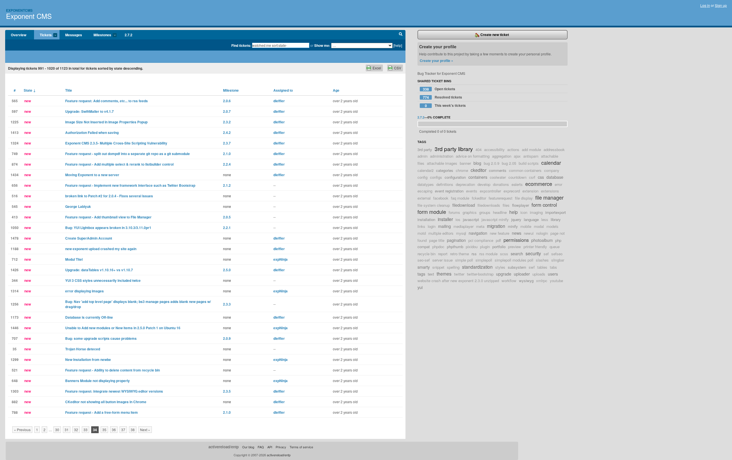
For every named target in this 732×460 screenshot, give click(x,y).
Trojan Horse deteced (82, 348)
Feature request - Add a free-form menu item (101, 412)
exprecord (512, 191)
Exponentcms (19, 10)
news (516, 233)
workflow (509, 280)
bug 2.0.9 (491, 163)
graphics (470, 212)
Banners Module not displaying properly (97, 380)
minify (513, 226)
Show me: (322, 45)
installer (445, 219)
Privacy (281, 447)
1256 (15, 304)
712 (15, 259)
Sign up (721, 5)
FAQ (261, 447)
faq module (460, 198)
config (422, 177)
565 (15, 100)
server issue (442, 260)
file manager (549, 197)
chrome (462, 170)
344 (15, 280)
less (544, 219)
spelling (453, 267)
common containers (525, 170)
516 (15, 195)
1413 (15, 132)
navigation (478, 233)
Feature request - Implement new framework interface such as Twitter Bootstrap (130, 185)
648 (15, 380)
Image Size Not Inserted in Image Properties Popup (106, 121)
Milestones (99, 35)
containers (477, 177)
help (513, 212)
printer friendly (535, 246)
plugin (485, 246)
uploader (522, 274)
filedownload (463, 205)
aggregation (501, 156)
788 (15, 412)
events (471, 191)
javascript (471, 219)
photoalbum (542, 240)
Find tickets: (241, 45)
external (424, 198)
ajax (517, 156)
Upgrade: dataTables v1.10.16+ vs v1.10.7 (99, 269)
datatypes (425, 184)
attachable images (442, 163)
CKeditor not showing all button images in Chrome (105, 401)
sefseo (556, 253)
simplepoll (484, 260)
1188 (15, 248)
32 (76, 429)
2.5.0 (227, 269)
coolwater (498, 177)
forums (454, 212)
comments (497, 170)
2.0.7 (227, 111)
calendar (551, 162)
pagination (456, 240)
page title (436, 240)
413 (15, 217)
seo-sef (423, 260)
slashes (542, 260)
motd (421, 233)
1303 (15, 391)
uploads (538, 274)
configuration (455, 177)
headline (500, 212)
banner (465, 163)
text (431, 274)
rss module (488, 253)
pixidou (472, 246)
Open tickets (439, 89)
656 (15, 185)
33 (85, 429)
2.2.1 (227, 227)
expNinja (280, 259)
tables (542, 267)
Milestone (231, 90)
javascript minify (495, 219)
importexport (555, 212)
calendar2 (425, 170)
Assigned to (283, 90)
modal (539, 226)
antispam (530, 156)
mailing (444, 226)
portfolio (499, 246)
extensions (550, 191)
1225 (15, 121)
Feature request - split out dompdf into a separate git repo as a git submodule (127, 153)
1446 (15, 327)
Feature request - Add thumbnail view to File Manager (108, 217)
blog (477, 163)
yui (420, 287)
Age (336, 90)
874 (15, 164)
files (506, 205)
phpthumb (455, 246)
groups (484, 212)
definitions (444, 184)
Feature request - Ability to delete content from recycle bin (112, 370)
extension (530, 191)
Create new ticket (494, 34)
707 (15, 338)
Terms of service (301, 447)
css (541, 177)
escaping (424, 191)
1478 (15, 238)
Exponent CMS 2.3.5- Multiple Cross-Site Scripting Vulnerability (116, 143)
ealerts (517, 184)
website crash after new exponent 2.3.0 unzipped (458, 280)
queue (555, 246)
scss (504, 253)
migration (496, 226)
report (442, 253)
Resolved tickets (442, 97)
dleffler (279, 100)
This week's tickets (445, 105)
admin (422, 156)
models (552, 226)
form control (544, 204)
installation (426, 219)
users (553, 274)
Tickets (43, 35)
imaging (536, 212)
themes (444, 273)
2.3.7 (227, 143)
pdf (498, 240)
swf (532, 267)
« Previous (22, 429)
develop (484, 184)
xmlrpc (541, 280)
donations (501, 184)
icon (523, 212)
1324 (15, 143)
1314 (15, 291)
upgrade (503, 274)
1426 (15, 269)
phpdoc (438, 246)
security (533, 253)
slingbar (557, 260)
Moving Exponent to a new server (92, 174)
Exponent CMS (29, 16)
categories (444, 170)
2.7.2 (128, 34)
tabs (553, 267)
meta (480, 226)
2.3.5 (227, 391)
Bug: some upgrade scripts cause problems (101, 338)
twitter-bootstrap (480, 274)
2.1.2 (227, 185)
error (558, 184)
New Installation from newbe (88, 359)
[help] (397, 45)
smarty (423, 267)
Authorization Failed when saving (92, 132)
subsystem (517, 267)
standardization (477, 267)
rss (474, 253)
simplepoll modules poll (514, 260)
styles (500, 267)
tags (421, 274)
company (551, 170)
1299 (15, 359)
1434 (15, 174)
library (556, 219)
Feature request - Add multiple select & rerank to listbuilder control (119, 164)
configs (436, 177)
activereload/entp (223, 446)
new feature (499, 233)
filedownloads (489, 205)
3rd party (424, 149)
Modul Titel (74, 259)
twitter (459, 274)
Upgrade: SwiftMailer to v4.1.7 (89, 111)
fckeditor (479, 198)
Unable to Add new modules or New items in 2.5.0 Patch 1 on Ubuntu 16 (122, 327)
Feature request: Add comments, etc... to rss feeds (106, 100)
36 (114, 429)
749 (15, 153)
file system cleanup (433, 205)
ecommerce (538, 183)
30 (57, 429)
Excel (377, 67)
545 (15, 206)
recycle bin (426, 253)
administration (441, 156)
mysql (461, 233)
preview (514, 246)
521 (15, 370)
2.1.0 (227, 153)
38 (133, 429)
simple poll (464, 260)
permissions (516, 239)
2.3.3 (227, 304)
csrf (532, 177)
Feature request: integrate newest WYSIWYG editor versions (114, 391)
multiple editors (440, 233)
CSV (397, 67)
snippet (438, 267)
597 (15, 111)
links (421, 226)
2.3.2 (227, 121)
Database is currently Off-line (89, 317)
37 (123, 429)
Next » (145, 429)
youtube (556, 280)
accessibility (494, 149)
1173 (15, 317)
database (554, 177)
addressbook (554, 149)
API (269, 447)
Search (400, 35)
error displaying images (84, 291)
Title (68, 90)
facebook (440, 198)
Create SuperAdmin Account (88, 238)
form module (431, 211)
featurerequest (500, 198)
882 (15, 401)
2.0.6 (227, 100)
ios (457, 219)
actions (513, 149)
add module (531, 149)
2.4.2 (227, 132)
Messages (73, 34)
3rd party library (454, 148)
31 (67, 429)
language (531, 219)
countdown (517, 177)
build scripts (529, 163)
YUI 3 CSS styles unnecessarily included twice (103, 280)
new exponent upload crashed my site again (100, 248)
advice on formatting (473, 156)
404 (479, 149)
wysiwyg (526, 280)
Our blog (248, 447)
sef (546, 253)
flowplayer (520, 205)
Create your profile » (436, 60)
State (30, 90)
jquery (516, 219)
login (431, 226)
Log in (705, 5)
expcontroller (490, 191)
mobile (525, 226)
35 (15, 348)
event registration (449, 191)
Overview (18, 34)
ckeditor (478, 170)
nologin (542, 233)
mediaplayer (463, 226)
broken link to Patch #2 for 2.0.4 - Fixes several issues (109, 195)
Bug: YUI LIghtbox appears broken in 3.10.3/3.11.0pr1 (108, 227)
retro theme (459, 253)
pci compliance (480, 240)
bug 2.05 (509, 163)
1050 (15, 227)
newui (529, 233)
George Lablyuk (78, 206)
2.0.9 (227, 338)
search (517, 253)
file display (524, 198)
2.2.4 (227, 164)
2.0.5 (227, 217)
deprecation (465, 184)
